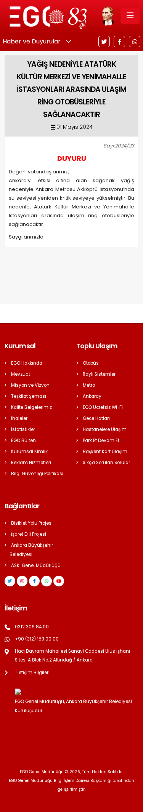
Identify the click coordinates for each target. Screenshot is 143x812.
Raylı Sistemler (99, 374)
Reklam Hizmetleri (31, 463)
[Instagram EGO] (22, 581)
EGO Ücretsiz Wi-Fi (103, 407)
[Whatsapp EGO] (46, 581)
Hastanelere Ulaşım (105, 429)
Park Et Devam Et (101, 440)
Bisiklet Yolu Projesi (32, 523)
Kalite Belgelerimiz (31, 407)
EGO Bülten (23, 440)
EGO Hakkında (26, 363)
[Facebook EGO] (34, 581)
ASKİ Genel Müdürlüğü (36, 565)
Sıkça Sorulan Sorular (106, 463)
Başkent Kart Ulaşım (105, 451)
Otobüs (91, 363)
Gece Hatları (96, 418)
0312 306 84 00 (32, 627)
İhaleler (19, 418)
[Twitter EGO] (10, 581)
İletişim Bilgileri (33, 672)
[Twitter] (104, 41)
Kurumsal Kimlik (29, 451)
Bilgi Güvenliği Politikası (37, 474)
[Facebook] (119, 41)
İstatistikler (23, 429)
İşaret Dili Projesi (28, 534)
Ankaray (92, 396)
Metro (89, 385)
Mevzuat (20, 374)
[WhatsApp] (134, 41)
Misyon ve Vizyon (30, 385)
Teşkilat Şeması (28, 396)
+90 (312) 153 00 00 (37, 639)
